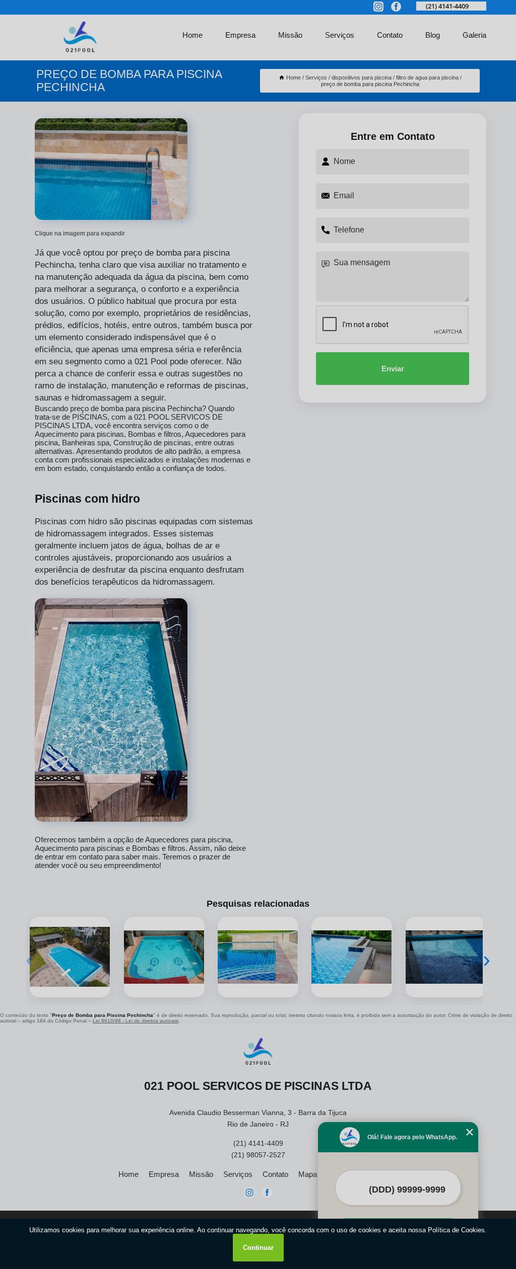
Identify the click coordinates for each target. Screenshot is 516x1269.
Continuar (258, 1247)
